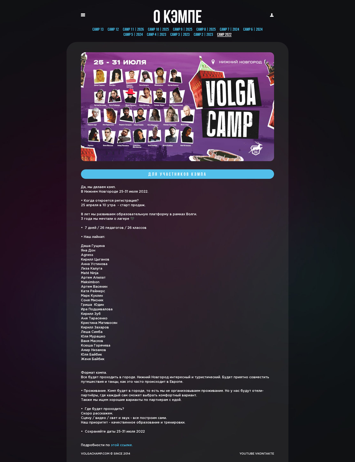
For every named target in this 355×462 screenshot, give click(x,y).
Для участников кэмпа (177, 174)
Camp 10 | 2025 (158, 29)
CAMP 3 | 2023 (180, 34)
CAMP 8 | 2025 (206, 29)
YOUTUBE (247, 454)
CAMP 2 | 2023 (203, 34)
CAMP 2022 (224, 34)
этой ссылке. (122, 445)
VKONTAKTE (264, 454)
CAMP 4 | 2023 (156, 34)
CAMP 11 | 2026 (133, 29)
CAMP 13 (98, 29)
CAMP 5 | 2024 (133, 34)
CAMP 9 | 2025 (182, 29)
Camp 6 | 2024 (253, 29)
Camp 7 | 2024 (229, 29)
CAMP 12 (113, 29)
